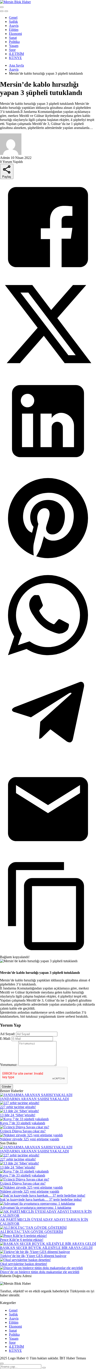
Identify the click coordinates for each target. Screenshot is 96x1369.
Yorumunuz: (8, 1065)
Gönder (6, 1086)
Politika (14, 42)
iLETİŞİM (16, 54)
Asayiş (14, 25)
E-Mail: (5, 1038)
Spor (12, 50)
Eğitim (13, 30)
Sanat (13, 38)
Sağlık (13, 21)
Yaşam (13, 46)
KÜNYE (15, 58)
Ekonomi (15, 34)
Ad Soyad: (7, 1034)
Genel (13, 17)
